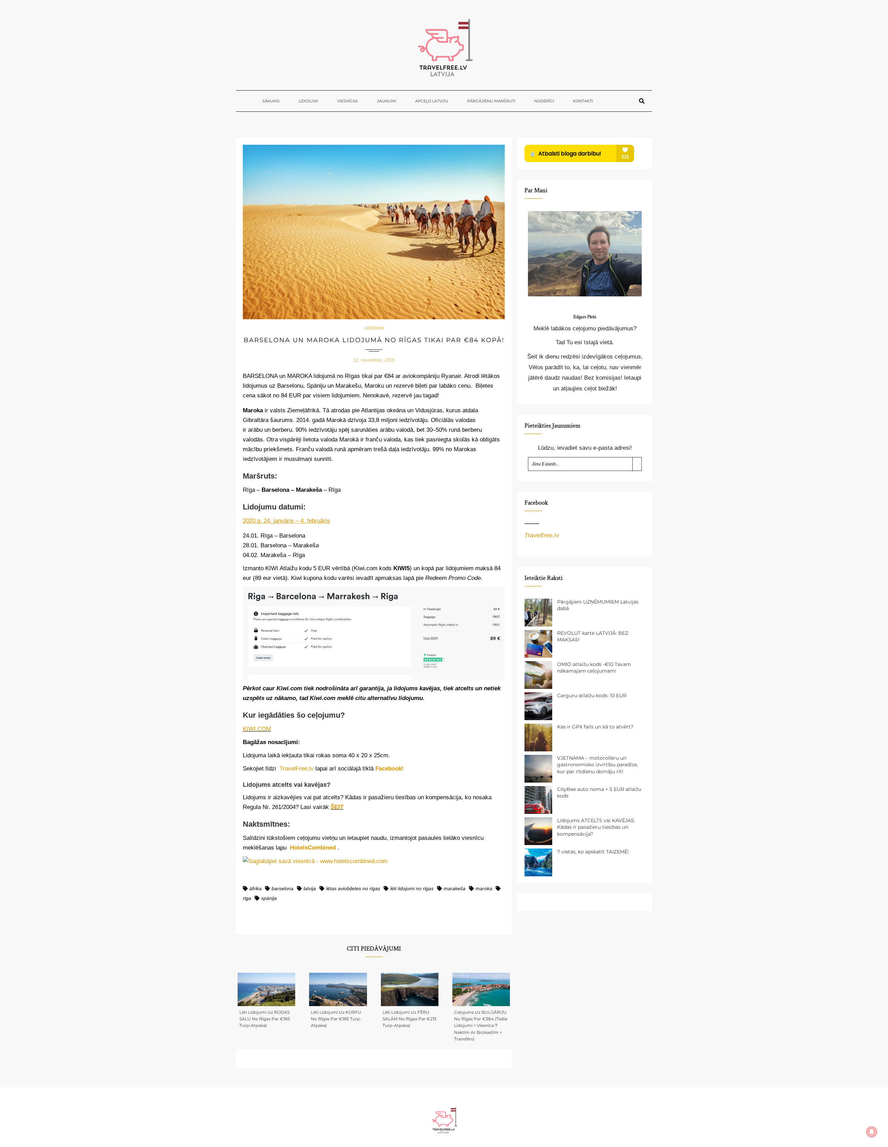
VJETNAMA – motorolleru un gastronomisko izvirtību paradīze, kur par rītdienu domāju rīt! (597, 765)
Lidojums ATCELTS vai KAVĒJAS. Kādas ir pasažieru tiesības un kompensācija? (596, 827)
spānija (269, 898)
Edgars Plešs (584, 317)
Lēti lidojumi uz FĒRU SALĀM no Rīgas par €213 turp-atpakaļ (409, 1019)
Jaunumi (386, 101)
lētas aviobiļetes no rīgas (353, 888)
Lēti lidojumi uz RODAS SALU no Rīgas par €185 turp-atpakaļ (264, 1019)
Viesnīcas (347, 101)
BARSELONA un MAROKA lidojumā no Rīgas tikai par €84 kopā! (374, 340)
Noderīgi (544, 101)
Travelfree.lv (541, 535)
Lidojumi (308, 101)
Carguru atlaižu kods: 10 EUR (591, 695)
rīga (247, 898)
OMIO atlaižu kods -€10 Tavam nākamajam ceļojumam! (594, 667)
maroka (484, 888)
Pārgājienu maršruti (491, 101)
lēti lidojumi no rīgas (412, 888)
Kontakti (583, 101)
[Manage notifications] (871, 1131)
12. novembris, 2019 (373, 360)
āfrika (255, 888)
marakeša (455, 888)
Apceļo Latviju (431, 101)
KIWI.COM (257, 729)
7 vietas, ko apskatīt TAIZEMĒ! (593, 852)
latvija (310, 888)
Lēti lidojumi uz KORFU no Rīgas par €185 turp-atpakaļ (336, 1019)
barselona (282, 888)
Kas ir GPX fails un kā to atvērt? (595, 727)
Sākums (271, 101)
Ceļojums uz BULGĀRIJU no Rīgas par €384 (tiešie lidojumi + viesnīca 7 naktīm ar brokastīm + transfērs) (480, 1025)
